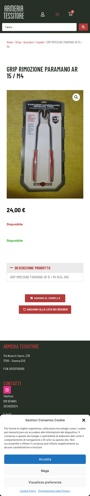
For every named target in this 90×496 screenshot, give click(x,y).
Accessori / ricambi (33, 42)
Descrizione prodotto (32, 267)
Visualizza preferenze (45, 482)
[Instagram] (7, 390)
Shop (18, 42)
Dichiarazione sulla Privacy (54, 490)
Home (10, 42)
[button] (84, 420)
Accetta (45, 459)
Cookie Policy (28, 490)
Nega (45, 471)
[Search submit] (83, 27)
